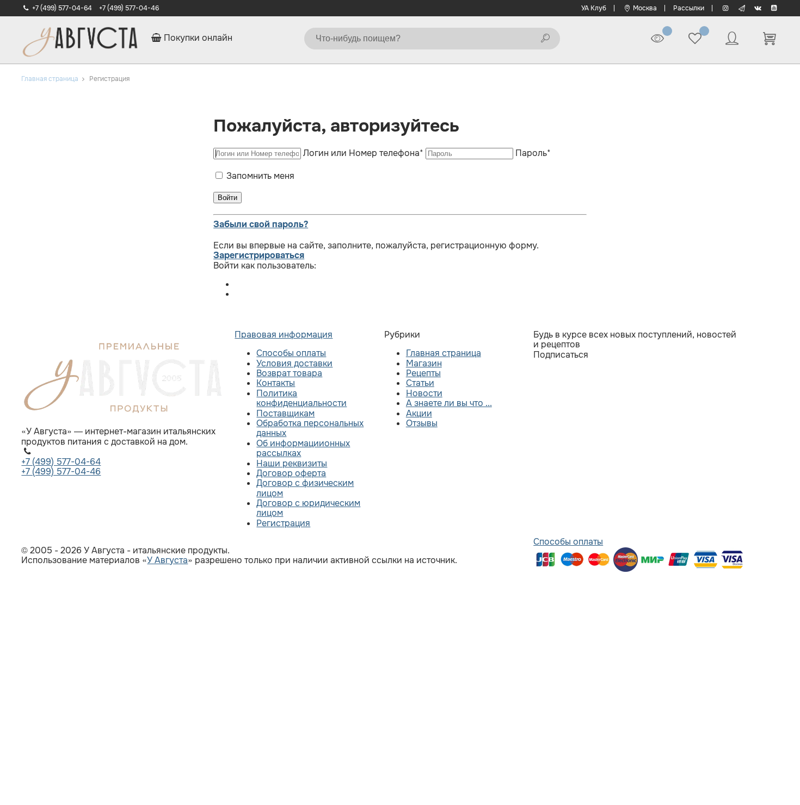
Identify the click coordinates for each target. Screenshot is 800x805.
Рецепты (423, 373)
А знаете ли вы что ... (449, 403)
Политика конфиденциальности (301, 398)
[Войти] (732, 38)
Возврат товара (289, 373)
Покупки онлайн (197, 37)
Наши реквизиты (291, 463)
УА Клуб (593, 8)
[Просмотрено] (657, 38)
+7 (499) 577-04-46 (129, 8)
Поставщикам (285, 413)
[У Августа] (79, 38)
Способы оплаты (291, 353)
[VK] (757, 8)
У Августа (167, 560)
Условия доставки (294, 363)
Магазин (424, 363)
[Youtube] (774, 8)
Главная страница (443, 353)
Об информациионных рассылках (303, 448)
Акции (419, 413)
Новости (424, 393)
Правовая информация (284, 334)
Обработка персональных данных (310, 428)
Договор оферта (291, 473)
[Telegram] (741, 8)
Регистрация (283, 523)
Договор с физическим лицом (305, 487)
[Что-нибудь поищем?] (545, 38)
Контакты (275, 383)
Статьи (420, 383)
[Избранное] (695, 38)
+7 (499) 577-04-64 (62, 8)
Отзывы (422, 423)
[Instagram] (725, 8)
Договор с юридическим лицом (308, 508)
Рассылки (688, 8)
